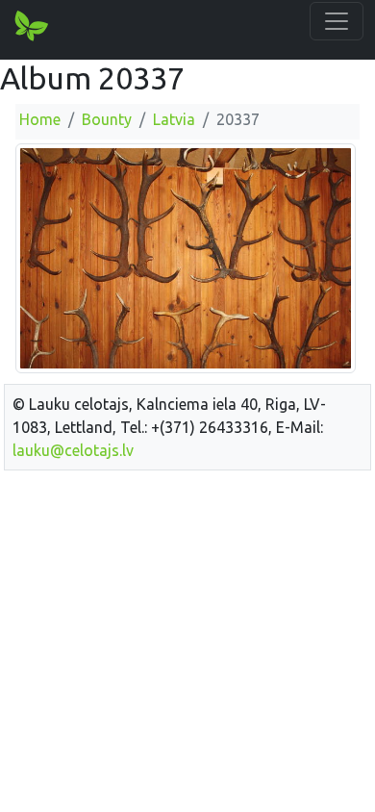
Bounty (107, 119)
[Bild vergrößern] (185, 257)
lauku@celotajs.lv (73, 450)
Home (40, 119)
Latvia (174, 119)
